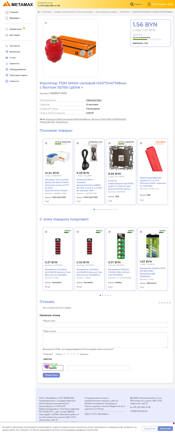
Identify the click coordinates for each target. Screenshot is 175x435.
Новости (14, 81)
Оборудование (18, 69)
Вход (170, 4)
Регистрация (158, 4)
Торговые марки (18, 75)
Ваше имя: (49, 320)
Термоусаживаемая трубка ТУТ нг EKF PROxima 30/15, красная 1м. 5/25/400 (152, 181)
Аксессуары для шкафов (106, 12)
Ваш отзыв (50, 331)
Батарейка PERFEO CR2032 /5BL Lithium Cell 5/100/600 (119, 272)
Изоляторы (125, 12)
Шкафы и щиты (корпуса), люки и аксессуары (74, 12)
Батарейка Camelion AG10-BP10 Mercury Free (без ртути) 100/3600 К (89, 272)
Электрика (47, 12)
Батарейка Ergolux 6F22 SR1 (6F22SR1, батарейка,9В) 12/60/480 (152, 272)
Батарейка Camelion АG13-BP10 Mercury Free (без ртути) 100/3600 (57, 272)
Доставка (15, 35)
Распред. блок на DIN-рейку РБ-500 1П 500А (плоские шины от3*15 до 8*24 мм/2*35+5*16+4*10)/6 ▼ (57, 185)
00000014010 (119, 119)
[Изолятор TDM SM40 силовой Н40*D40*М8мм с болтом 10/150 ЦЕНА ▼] (71, 48)
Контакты (15, 45)
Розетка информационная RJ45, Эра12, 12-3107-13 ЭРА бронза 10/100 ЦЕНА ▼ (121, 184)
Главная (14, 12)
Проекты (14, 63)
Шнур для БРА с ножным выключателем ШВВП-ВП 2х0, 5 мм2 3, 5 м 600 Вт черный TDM (89, 185)
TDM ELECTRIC (94, 100)
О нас (13, 57)
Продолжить (51, 375)
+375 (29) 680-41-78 (50, 5)
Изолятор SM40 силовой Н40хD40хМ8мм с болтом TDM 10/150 (78, 119)
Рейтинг (48, 354)
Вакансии (15, 51)
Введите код (50, 364)
